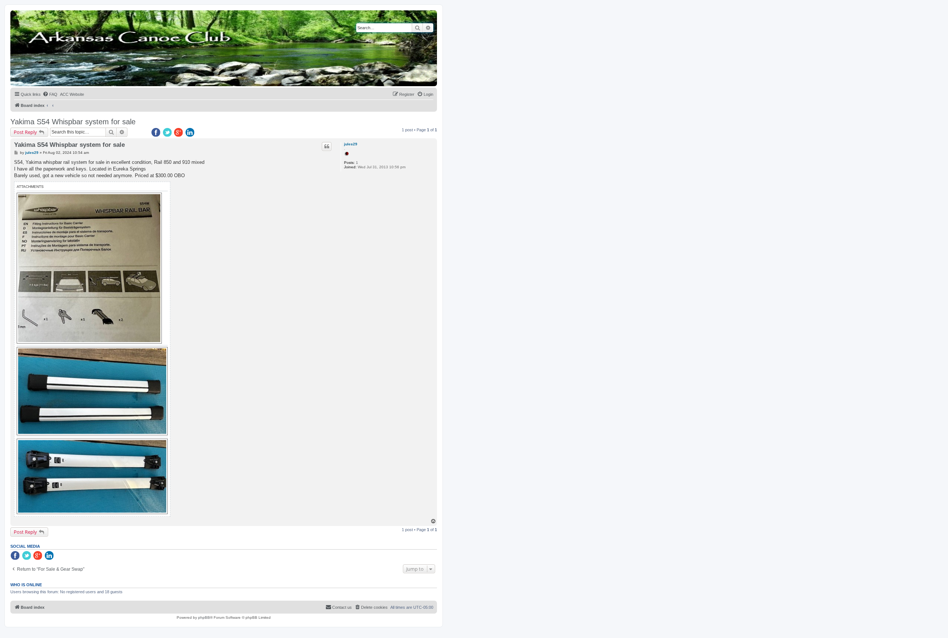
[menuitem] (50, 94)
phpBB (204, 617)
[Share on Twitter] (168, 133)
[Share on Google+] (179, 133)
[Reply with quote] (326, 146)
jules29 (350, 144)
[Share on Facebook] (156, 133)
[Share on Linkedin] (191, 133)
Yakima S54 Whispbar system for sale (73, 122)
